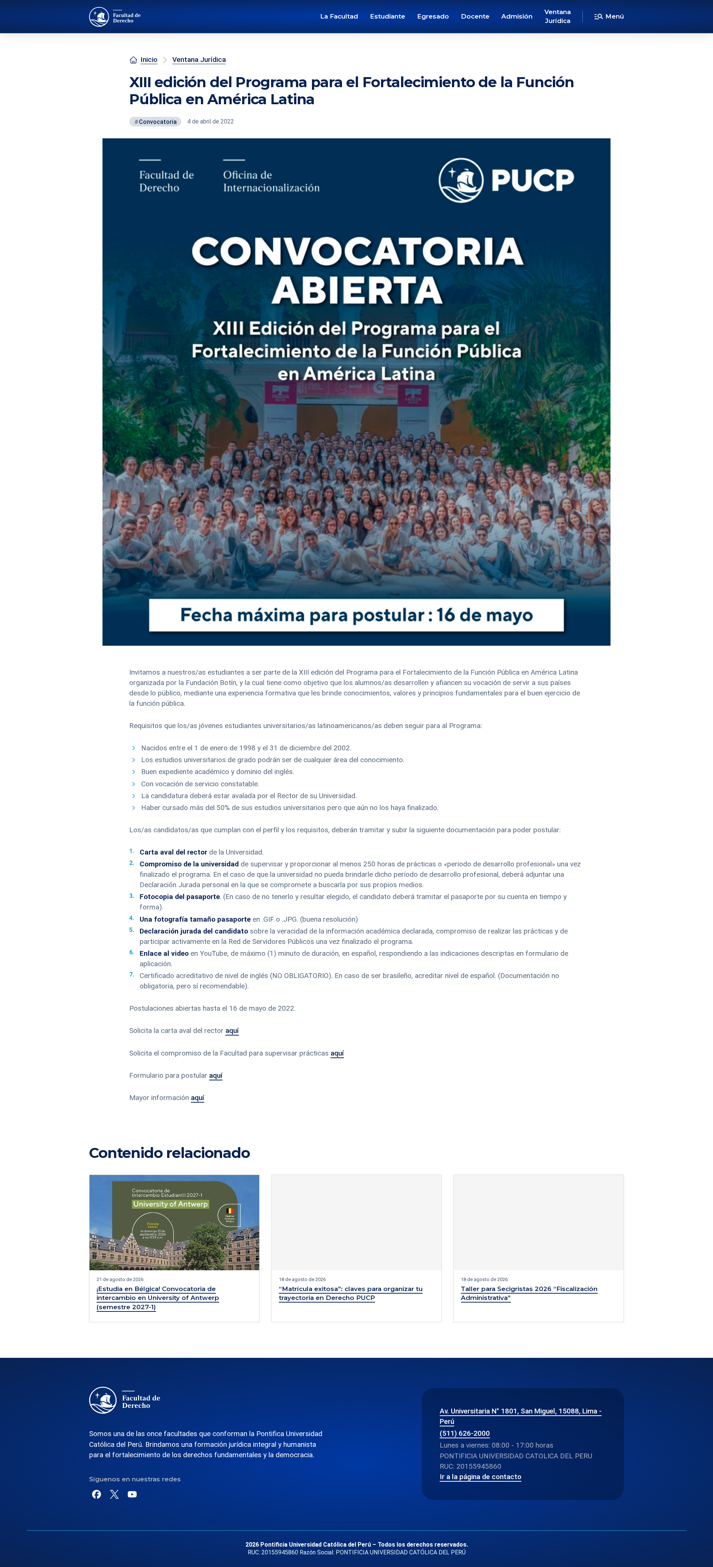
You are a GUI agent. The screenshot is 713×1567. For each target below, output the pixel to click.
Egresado (433, 16)
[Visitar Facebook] (96, 1494)
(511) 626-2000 (465, 1433)
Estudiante (387, 16)
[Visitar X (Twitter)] (114, 1494)
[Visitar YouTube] (132, 1494)
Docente (475, 16)
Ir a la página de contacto (480, 1476)
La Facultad (339, 16)
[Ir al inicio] (115, 17)
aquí (232, 1030)
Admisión (517, 16)
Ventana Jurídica (557, 16)
